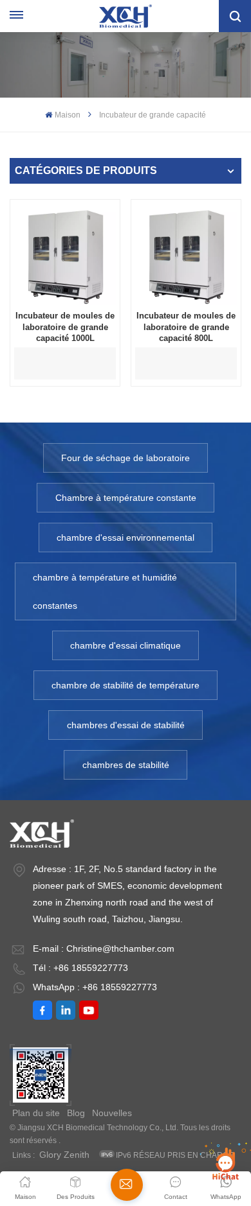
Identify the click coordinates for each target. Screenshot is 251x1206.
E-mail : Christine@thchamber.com (103, 948)
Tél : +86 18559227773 (80, 968)
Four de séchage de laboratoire (125, 458)
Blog (76, 1113)
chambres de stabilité (125, 765)
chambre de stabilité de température (125, 685)
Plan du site (36, 1113)
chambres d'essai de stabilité (126, 725)
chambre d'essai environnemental (125, 537)
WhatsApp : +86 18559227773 (95, 987)
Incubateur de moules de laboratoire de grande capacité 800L (186, 327)
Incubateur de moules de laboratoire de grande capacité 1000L (65, 327)
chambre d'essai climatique (125, 645)
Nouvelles (112, 1113)
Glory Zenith (64, 1154)
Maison (67, 114)
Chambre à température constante (125, 498)
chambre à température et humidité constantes (105, 591)
